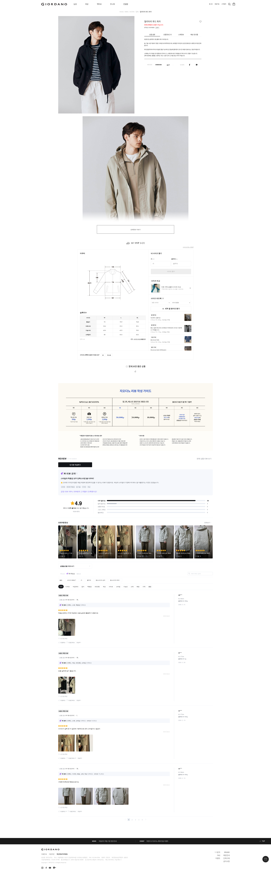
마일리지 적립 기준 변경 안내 (108, 841)
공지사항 (226, 861)
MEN (126, 12)
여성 (86, 4)
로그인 (211, 4)
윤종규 (126, 857)
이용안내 (44, 854)
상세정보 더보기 (136, 229)
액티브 (99, 4)
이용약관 (51, 854)
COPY (157, 27)
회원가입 (217, 4)
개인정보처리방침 (62, 854)
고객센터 (223, 4)
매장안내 (226, 855)
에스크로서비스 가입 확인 (112, 860)
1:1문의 (217, 852)
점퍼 (137, 12)
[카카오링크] (196, 65)
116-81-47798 (55, 860)
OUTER (132, 12)
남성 (75, 4)
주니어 (112, 4)
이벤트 (217, 858)
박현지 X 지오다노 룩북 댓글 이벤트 (157, 841)
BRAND (227, 852)
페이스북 (189, 65)
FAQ (218, 855)
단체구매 (226, 858)
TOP (263, 841)
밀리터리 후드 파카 (146, 12)
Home (121, 12)
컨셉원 (125, 4)
